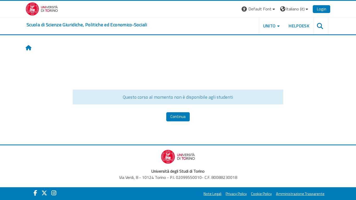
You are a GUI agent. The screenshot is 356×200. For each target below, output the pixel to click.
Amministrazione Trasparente (300, 194)
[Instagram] (53, 193)
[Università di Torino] (42, 8)
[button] (259, 9)
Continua (178, 117)
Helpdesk (299, 26)
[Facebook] (35, 193)
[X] (44, 193)
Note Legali (213, 194)
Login (321, 9)
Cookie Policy (261, 194)
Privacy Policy (236, 194)
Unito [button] (269, 26)
